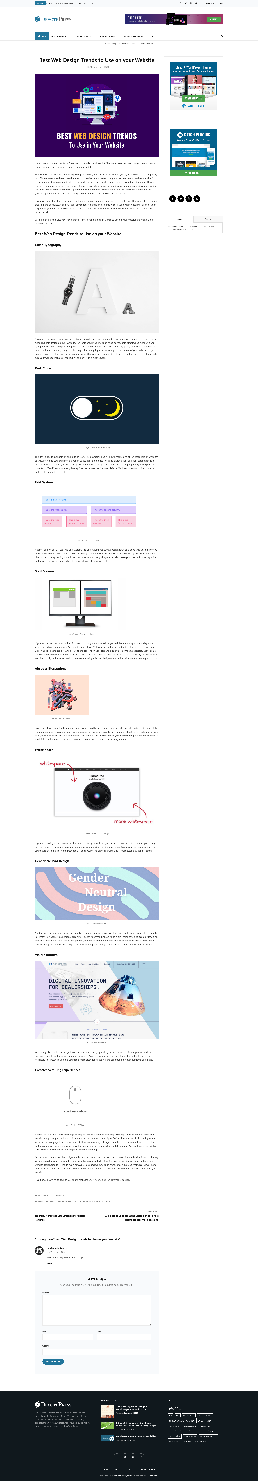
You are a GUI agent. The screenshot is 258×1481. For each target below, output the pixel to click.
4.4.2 (200, 1410)
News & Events (58, 36)
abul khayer (190, 1431)
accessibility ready (190, 1436)
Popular (179, 219)
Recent (208, 219)
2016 (200, 1420)
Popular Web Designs (59, 1201)
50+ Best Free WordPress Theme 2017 (181, 1421)
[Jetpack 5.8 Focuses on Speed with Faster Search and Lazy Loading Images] (107, 1425)
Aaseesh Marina (174, 1426)
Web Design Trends (103, 1201)
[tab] (179, 219)
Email (100, 1331)
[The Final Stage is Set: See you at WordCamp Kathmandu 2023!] (107, 1411)
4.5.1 (213, 1410)
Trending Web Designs (87, 1201)
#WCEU (175, 1408)
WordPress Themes (109, 36)
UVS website (41, 1149)
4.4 (186, 1410)
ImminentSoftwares (57, 1248)
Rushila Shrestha (91, 67)
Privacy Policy (148, 1469)
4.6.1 (177, 1415)
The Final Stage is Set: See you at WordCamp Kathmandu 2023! (132, 1408)
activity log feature (201, 1441)
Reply (49, 1263)
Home (43, 36)
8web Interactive (188, 1415)
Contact (131, 1469)
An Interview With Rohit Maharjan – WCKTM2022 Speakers (72, 4)
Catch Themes (154, 1476)
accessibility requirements (208, 1436)
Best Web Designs (44, 1201)
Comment (46, 1292)
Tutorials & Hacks (83, 36)
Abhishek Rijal (206, 1426)
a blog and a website (175, 1431)
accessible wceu (174, 1441)
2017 (209, 1421)
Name (45, 1331)
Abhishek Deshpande (189, 1426)
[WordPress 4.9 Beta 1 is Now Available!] (107, 1437)
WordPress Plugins (133, 36)
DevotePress (116, 1476)
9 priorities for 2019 (204, 1415)
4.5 (207, 1410)
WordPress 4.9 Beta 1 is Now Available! (136, 1436)
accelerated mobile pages (206, 1431)
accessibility (174, 1436)
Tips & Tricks (46, 1195)
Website (45, 1346)
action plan (187, 1441)
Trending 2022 (72, 1201)
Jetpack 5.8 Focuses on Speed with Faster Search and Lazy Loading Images (136, 1424)
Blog (151, 36)
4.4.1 (192, 1410)
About (117, 1469)
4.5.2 (170, 1415)
